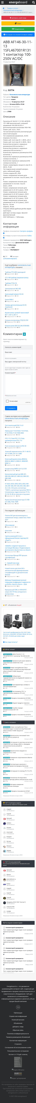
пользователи (7, 698)
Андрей (9, 809)
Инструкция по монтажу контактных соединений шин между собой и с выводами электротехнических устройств (17, 744)
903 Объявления (10, 880)
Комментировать (11, 258)
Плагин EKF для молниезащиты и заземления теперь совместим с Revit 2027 (18, 518)
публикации (6, 667)
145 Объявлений (11, 908)
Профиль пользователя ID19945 (21, 698)
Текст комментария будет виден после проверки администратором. (18, 930)
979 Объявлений (11, 871)
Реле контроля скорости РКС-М (15, 446)
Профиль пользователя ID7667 (20, 791)
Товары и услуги (12, 8)
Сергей (9, 814)
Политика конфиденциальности (18, 1034)
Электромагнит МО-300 (13, 289)
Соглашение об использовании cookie (18, 1047)
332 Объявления (10, 810)
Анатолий (9, 832)
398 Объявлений (11, 885)
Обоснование (9, 525)
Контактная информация (18, 1041)
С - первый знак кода (12, 563)
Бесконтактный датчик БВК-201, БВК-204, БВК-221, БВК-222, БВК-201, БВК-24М (17, 476)
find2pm (9, 837)
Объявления (18, 1023)
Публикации (18, 1013)
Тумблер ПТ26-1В (11, 283)
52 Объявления (10, 833)
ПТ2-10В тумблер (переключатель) (16, 278)
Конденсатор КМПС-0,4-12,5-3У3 (16, 469)
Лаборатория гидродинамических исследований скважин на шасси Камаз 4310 (17, 678)
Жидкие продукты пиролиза (20, 703)
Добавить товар (18, 1027)
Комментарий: (10, 373)
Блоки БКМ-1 (9, 300)
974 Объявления (10, 876)
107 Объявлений (11, 820)
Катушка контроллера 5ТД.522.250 (16, 320)
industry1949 (10, 907)
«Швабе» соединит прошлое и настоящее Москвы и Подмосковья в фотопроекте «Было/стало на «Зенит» (18, 548)
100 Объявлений (11, 824)
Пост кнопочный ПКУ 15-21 (14, 425)
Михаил (9, 846)
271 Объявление (10, 894)
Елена (8, 884)
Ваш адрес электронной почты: (15, 362)
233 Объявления (10, 899)
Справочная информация (18, 1016)
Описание (8, 531)
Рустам (9, 841)
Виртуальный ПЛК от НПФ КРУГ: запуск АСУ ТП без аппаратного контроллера (16, 592)
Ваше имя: (8, 352)
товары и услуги (7, 654)
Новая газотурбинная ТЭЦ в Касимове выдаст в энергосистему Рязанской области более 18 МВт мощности (16, 669)
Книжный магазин (18, 1020)
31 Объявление (10, 852)
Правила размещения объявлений (18, 1037)
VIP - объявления (13, 605)
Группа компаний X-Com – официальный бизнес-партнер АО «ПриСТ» (16, 538)
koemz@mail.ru (11, 879)
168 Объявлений (11, 903)
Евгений (9, 818)
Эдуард (9, 850)
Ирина (9, 874)
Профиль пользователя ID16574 (21, 714)
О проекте (18, 1044)
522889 (9, 911)
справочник (6, 742)
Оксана (9, 827)
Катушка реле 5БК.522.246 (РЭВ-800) (17, 326)
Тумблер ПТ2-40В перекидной (15, 272)
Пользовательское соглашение (18, 1051)
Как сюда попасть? (11, 642)
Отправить (11, 408)
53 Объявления (10, 829)
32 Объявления (10, 847)
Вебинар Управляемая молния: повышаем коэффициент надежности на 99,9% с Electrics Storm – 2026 (17, 582)
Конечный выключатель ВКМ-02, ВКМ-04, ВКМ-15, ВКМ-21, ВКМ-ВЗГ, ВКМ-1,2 (16, 461)
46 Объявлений (10, 838)
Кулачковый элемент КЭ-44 (14, 294)
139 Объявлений (11, 815)
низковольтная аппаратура (18, 266)
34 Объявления (10, 843)
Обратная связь (18, 1030)
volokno (9, 823)
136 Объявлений (11, 913)
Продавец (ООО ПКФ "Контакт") (16, 902)
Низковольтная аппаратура (12, 10)
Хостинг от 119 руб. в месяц (18, 1054)
